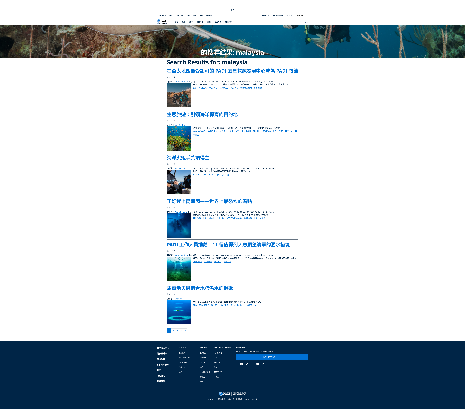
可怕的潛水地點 (200, 218)
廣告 (201, 367)
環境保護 (200, 22)
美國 (281, 131)
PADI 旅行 (197, 261)
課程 (170, 16)
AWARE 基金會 (205, 372)
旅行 (191, 22)
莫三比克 (289, 131)
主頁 (176, 22)
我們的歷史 (183, 362)
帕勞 (237, 131)
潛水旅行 (227, 261)
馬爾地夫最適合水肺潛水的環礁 (200, 288)
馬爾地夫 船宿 (250, 305)
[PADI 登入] (306, 22)
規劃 (215, 367)
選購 (201, 16)
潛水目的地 (246, 131)
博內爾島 (223, 131)
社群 (209, 22)
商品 (159, 370)
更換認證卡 (162, 353)
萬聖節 (262, 218)
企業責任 (182, 367)
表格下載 (247, 399)
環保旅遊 (267, 131)
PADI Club (179, 16)
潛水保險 (161, 359)
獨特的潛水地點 (251, 218)
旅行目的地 (204, 305)
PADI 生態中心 (199, 131)
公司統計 (203, 353)
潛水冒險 (217, 261)
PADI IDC (202, 88)
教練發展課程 (246, 88)
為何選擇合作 (219, 353)
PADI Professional (218, 88)
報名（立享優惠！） (272, 357)
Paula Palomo (181, 168)
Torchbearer (208, 174)
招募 (180, 372)
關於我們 (182, 353)
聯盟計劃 (161, 381)
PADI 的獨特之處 (184, 357)
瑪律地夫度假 (236, 305)
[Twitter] (247, 364)
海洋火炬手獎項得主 (188, 157)
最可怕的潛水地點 (234, 218)
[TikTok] (263, 364)
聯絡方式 (254, 399)
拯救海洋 (221, 174)
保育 (188, 16)
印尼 (231, 131)
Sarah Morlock (181, 81)
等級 (215, 357)
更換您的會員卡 (278, 16)
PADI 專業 (234, 88)
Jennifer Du (180, 125)
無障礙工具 (230, 399)
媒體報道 (203, 357)
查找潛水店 (265, 16)
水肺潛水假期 (163, 364)
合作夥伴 (203, 362)
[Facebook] (252, 364)
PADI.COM (162, 16)
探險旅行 (208, 261)
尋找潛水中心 (163, 348)
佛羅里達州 (212, 131)
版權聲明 (239, 399)
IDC (194, 88)
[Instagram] (241, 364)
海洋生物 (228, 22)
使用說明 (289, 16)
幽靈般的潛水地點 (216, 218)
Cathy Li (178, 298)
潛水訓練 (258, 88)
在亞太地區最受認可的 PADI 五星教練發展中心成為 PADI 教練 (232, 71)
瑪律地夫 (257, 131)
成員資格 (209, 16)
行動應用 (161, 375)
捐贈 (201, 381)
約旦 (275, 131)
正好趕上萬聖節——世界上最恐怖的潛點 (209, 201)
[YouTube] (257, 364)
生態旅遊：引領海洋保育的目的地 (202, 114)
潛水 (183, 22)
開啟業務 (217, 362)
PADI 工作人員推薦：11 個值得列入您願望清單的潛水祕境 (228, 244)
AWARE (196, 174)
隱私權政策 (221, 399)
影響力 (202, 377)
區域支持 (217, 377)
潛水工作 (217, 22)
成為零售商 (218, 372)
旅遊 (194, 16)
